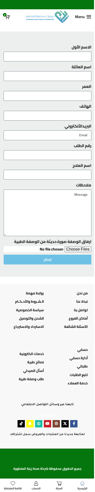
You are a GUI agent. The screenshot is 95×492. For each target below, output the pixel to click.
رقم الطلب (82, 146)
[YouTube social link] (47, 423)
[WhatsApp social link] (38, 423)
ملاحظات (83, 185)
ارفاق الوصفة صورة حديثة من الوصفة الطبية (52, 242)
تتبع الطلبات (79, 375)
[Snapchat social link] (30, 423)
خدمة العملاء (78, 383)
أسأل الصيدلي (33, 370)
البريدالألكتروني (78, 126)
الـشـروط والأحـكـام (29, 301)
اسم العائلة (81, 67)
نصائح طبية (35, 362)
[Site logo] (47, 16)
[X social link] (65, 423)
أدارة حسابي (78, 358)
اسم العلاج (82, 165)
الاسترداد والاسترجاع (29, 326)
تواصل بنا (81, 310)
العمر (86, 86)
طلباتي (82, 366)
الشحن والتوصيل (31, 318)
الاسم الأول (81, 47)
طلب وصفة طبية (31, 379)
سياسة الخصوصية (30, 310)
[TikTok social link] (21, 423)
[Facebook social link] (73, 423)
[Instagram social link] (56, 423)
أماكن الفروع (78, 318)
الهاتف (85, 106)
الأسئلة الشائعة (76, 326)
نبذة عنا (82, 301)
